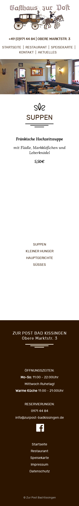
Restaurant (36, 47)
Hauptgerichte (39, 258)
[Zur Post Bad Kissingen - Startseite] (39, 30)
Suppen (39, 244)
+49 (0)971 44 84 (22, 39)
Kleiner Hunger (40, 251)
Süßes (39, 264)
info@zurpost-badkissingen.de (39, 417)
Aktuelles (47, 52)
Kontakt (26, 52)
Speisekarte (62, 47)
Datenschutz (39, 471)
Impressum (39, 464)
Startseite (11, 47)
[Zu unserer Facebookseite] (40, 431)
